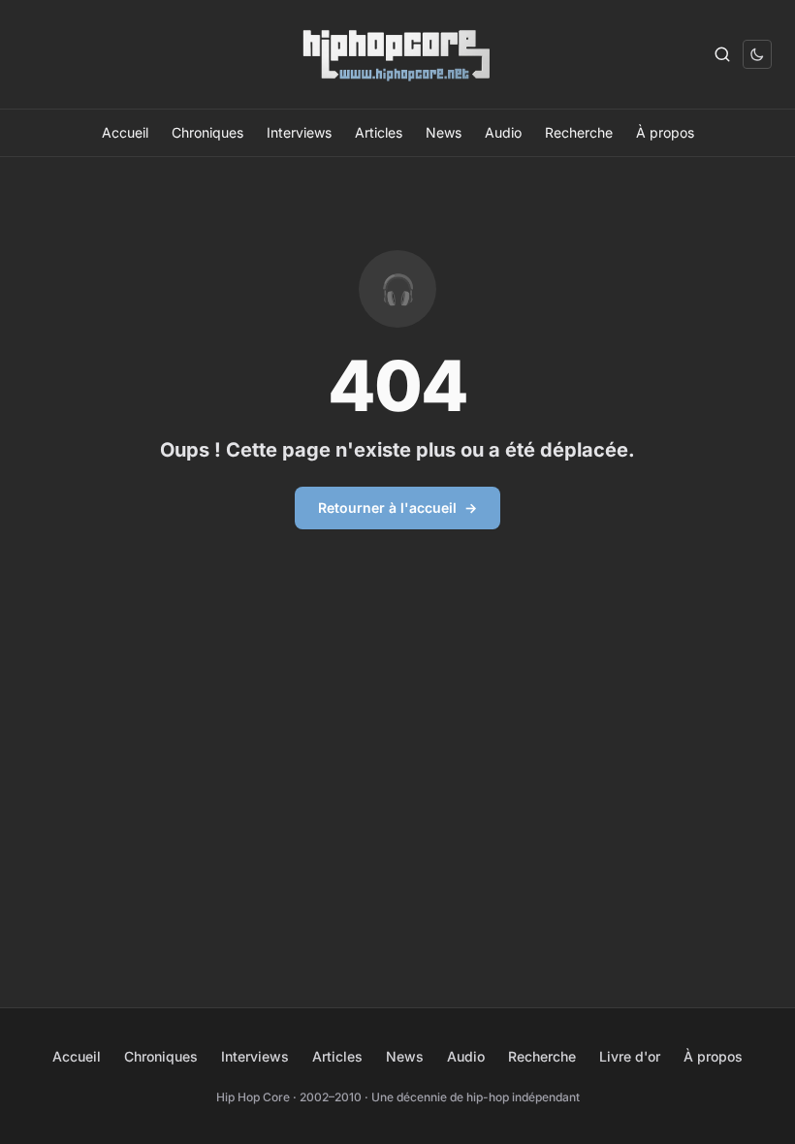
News (443, 132)
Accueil (125, 132)
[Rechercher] (722, 54)
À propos (665, 132)
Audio (503, 132)
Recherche (579, 132)
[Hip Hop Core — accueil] (398, 54)
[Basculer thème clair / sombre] (757, 54)
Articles (378, 132)
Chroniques (207, 132)
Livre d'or (629, 1056)
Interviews (299, 132)
